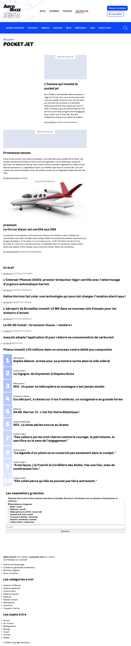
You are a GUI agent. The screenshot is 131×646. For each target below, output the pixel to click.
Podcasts (67, 11)
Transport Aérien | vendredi (24, 517)
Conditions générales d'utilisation (19, 567)
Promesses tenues (17, 153)
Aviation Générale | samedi (23, 519)
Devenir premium (117, 8)
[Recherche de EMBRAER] (125, 28)
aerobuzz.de (82, 11)
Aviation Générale (15, 28)
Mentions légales (11, 570)
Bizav (68, 28)
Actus (43, 11)
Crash (6, 632)
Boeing (6, 629)
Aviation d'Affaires (22, 273)
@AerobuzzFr (10, 557)
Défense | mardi (18, 509)
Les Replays (9, 559)
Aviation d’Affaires (12, 585)
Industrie (57, 28)
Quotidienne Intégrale (21, 504)
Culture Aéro (105, 28)
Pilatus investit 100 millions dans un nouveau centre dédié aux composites (57, 349)
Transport (33, 28)
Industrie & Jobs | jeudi (21, 514)
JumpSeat (54, 11)
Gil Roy (60, 122)
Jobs (92, 28)
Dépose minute (65, 57)
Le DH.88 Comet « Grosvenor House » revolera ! (37, 325)
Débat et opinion (11, 594)
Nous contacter (10, 573)
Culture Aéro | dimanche (22, 522)
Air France (8, 623)
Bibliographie (9, 626)
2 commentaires (70, 122)
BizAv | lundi (16, 507)
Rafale (6, 637)
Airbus (6, 620)
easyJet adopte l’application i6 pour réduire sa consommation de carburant (58, 337)
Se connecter (115, 14)
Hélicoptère (80, 28)
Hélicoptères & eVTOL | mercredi (26, 512)
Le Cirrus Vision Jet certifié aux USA (29, 229)
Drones (6, 634)
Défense (45, 28)
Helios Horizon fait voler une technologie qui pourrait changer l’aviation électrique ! (64, 296)
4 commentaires (34, 252)
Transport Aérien (21, 302)
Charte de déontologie (13, 564)
